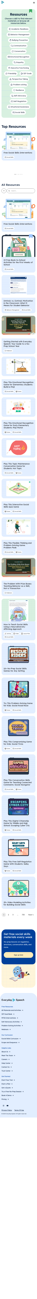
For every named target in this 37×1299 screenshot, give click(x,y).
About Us (5, 1052)
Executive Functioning (20, 68)
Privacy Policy (7, 1110)
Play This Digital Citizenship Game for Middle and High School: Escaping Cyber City (17, 823)
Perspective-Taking (20, 79)
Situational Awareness (20, 107)
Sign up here (18, 955)
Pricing (4, 1099)
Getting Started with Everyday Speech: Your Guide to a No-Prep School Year (18, 343)
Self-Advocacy (20, 96)
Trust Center (6, 1071)
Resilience (20, 90)
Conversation (19, 51)
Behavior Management (19, 34)
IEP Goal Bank (7, 1014)
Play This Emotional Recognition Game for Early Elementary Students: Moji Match (18, 425)
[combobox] (21, 190)
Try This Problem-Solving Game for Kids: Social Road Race (18, 704)
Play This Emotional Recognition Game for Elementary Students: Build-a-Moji (18, 384)
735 (23, 915)
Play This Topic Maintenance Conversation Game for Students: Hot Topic (17, 466)
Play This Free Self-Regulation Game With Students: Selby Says (17, 863)
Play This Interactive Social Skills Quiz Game (16, 505)
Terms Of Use (19, 1110)
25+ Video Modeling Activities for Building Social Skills (17, 903)
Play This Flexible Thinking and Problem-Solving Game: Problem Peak (17, 545)
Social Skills (20, 112)
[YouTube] (7, 1106)
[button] (15, 174)
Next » (31, 915)
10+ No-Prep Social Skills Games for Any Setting (15, 669)
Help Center (6, 1063)
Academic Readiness (19, 29)
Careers (4, 1059)
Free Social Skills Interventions (18, 152)
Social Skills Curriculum (10, 1039)
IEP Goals (27, 73)
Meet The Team (7, 1055)
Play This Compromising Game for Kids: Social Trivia (18, 742)
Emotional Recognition (19, 57)
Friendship (12, 73)
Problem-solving (20, 85)
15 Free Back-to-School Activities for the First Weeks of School (18, 262)
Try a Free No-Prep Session (11, 1092)
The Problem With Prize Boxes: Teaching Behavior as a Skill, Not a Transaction (18, 585)
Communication (19, 46)
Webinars (5, 1029)
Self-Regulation (19, 101)
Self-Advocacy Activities (11, 1022)
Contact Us (5, 1067)
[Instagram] (4, 1106)
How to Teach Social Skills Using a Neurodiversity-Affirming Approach (16, 626)
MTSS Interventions (9, 1018)
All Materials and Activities (11, 1010)
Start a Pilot (6, 1084)
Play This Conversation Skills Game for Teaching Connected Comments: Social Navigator (17, 782)
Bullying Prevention (20, 40)
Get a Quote (6, 1088)
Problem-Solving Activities (11, 1026)
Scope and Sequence (9, 1042)
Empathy (20, 62)
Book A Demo (6, 1095)
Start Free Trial (7, 1080)
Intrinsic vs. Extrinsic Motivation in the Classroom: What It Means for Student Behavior (18, 303)
